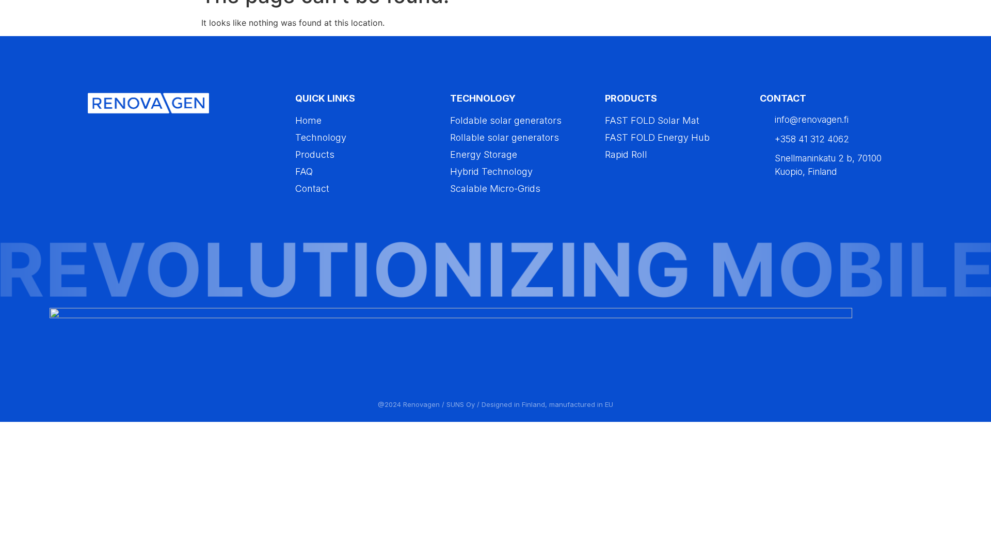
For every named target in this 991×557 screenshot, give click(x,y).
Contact (912, 23)
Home (687, 23)
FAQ (866, 23)
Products (808, 23)
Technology (744, 23)
